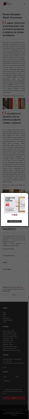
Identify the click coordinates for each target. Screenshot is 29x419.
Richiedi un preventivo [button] (14, 221)
